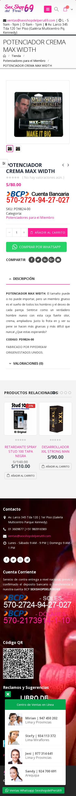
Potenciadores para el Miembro (30, 217)
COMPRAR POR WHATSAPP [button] (40, 247)
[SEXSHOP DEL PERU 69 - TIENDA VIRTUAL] (19, 9)
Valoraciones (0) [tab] (28, 363)
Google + (51, 260)
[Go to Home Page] (4, 55)
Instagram (20, 551)
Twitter (38, 260)
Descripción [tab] (24, 278)
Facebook (32, 260)
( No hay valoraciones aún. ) (43, 177)
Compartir (16, 260)
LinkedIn (45, 260)
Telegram (27, 551)
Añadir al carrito (50, 232)
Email (58, 260)
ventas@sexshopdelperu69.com (31, 20)
